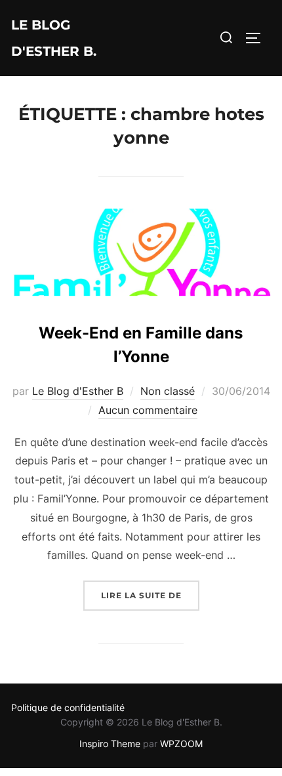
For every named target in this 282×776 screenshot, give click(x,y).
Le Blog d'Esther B (77, 391)
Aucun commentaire (147, 410)
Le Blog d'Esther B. (53, 38)
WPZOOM (181, 743)
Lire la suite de (150, 595)
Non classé (167, 391)
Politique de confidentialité (68, 707)
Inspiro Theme (109, 743)
